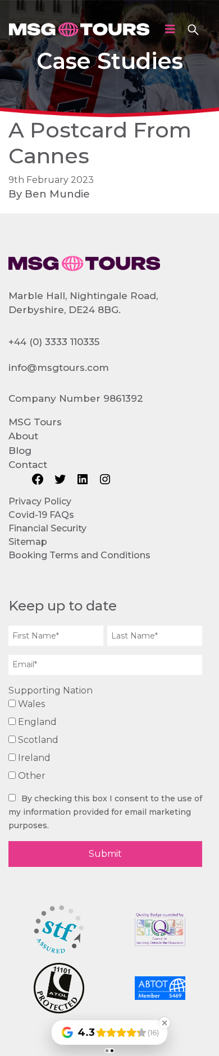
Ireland (33, 757)
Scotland (37, 739)
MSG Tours (35, 422)
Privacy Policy (39, 501)
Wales (30, 704)
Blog (19, 450)
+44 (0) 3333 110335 (53, 341)
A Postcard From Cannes (99, 143)
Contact (27, 464)
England (36, 722)
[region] (109, 58)
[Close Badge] (164, 1023)
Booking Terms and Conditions (79, 555)
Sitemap (27, 541)
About (23, 436)
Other (30, 775)
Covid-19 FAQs (41, 514)
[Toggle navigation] (170, 29)
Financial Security (47, 528)
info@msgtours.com (58, 367)
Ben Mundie (57, 194)
